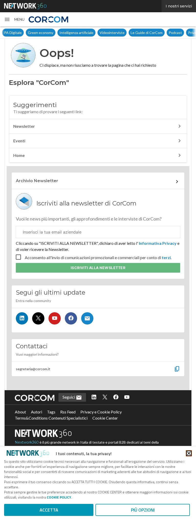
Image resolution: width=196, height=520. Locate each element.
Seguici (69, 397)
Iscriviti (98, 267)
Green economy (40, 32)
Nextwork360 (27, 442)
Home (19, 155)
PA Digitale (13, 32)
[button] (14, 19)
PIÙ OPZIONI (143, 509)
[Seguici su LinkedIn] (22, 318)
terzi (166, 257)
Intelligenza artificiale (76, 32)
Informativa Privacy (157, 243)
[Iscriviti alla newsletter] (87, 318)
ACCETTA (49, 509)
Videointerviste (112, 32)
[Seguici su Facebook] (71, 318)
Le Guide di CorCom (147, 32)
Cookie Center (105, 417)
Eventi (19, 140)
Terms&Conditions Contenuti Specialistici (51, 417)
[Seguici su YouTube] (54, 318)
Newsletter (24, 126)
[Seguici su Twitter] (38, 318)
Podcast (175, 32)
